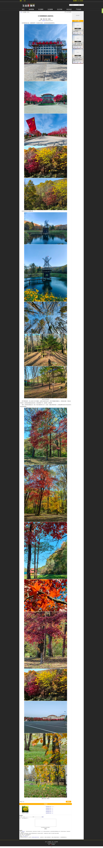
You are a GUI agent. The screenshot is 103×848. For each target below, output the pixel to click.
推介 (80, 33)
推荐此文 (68, 801)
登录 (21, 0)
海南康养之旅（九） (50, 809)
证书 (77, 33)
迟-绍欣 (43, 20)
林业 (69, 9)
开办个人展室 (77, 20)
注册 (25, 0)
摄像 (50, 9)
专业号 (74, 33)
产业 (78, 9)
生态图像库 (49, 841)
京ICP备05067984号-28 (51, 843)
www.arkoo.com (25, 836)
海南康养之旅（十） (50, 808)
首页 (23, 9)
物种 (31, 9)
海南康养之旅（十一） (50, 806)
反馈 (51, 847)
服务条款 (23, 831)
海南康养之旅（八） (50, 811)
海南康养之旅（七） (50, 813)
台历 (78, 0)
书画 (59, 9)
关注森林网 (56, 841)
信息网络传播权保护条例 (35, 837)
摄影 (40, 9)
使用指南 (81, 0)
